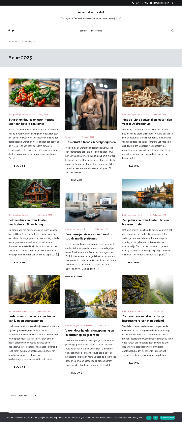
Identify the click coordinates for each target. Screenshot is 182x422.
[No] (178, 417)
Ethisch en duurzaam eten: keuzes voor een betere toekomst (31, 121)
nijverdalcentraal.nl (91, 12)
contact (83, 31)
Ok (149, 417)
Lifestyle (69, 137)
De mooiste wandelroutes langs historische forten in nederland (143, 318)
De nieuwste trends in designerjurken (90, 142)
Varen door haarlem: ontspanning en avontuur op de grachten (89, 332)
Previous (22, 396)
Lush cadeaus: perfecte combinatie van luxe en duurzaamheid (32, 318)
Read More (19, 166)
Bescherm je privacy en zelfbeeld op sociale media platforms (89, 236)
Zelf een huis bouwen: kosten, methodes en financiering (28, 222)
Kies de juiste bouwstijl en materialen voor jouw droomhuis (147, 121)
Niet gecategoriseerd (18, 115)
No (155, 417)
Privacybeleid (96, 31)
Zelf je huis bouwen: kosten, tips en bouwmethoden (145, 222)
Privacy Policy (167, 417)
